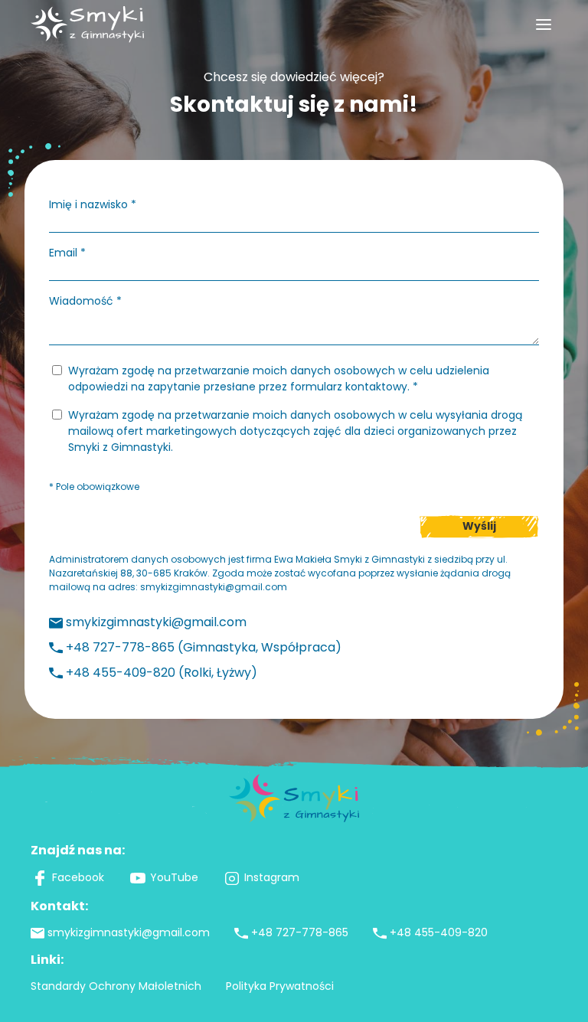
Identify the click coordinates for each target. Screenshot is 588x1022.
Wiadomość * (85, 301)
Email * (67, 252)
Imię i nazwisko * (92, 204)
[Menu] (543, 24)
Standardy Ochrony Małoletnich (116, 986)
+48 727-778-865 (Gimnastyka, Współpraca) (203, 647)
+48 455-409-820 (439, 932)
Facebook (78, 877)
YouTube (174, 877)
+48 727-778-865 (299, 932)
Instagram (271, 877)
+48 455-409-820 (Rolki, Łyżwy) (161, 672)
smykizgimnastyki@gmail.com (213, 586)
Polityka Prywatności (280, 986)
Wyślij (479, 526)
